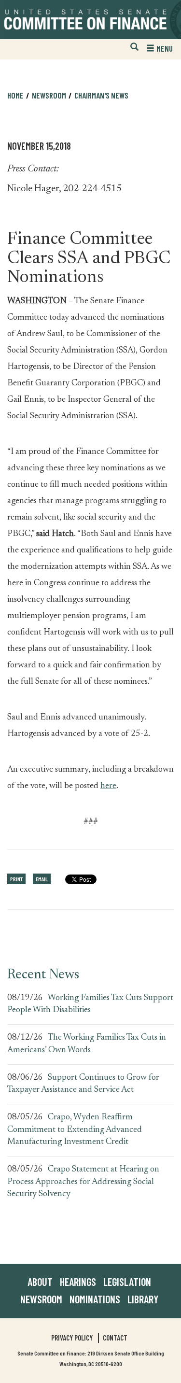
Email (42, 878)
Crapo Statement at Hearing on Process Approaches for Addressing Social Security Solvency (83, 1182)
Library (142, 1299)
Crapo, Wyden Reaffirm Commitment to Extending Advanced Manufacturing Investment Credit (74, 1129)
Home (15, 95)
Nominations (95, 1299)
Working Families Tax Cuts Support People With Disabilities (90, 1004)
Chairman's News (101, 95)
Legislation (127, 1281)
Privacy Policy (72, 1337)
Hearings (78, 1281)
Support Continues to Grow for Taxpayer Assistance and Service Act (83, 1084)
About (40, 1281)
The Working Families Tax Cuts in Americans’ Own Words (86, 1044)
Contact (115, 1337)
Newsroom (41, 1299)
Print (16, 878)
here (108, 786)
